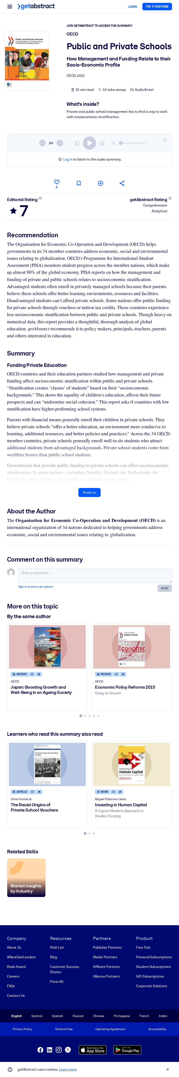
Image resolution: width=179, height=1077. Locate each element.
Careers (13, 976)
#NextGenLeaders (21, 957)
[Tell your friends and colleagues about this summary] (122, 183)
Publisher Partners (107, 947)
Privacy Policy (22, 1029)
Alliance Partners (106, 976)
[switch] (89, 143)
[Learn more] (40, 198)
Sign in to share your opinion (35, 586)
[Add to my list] (100, 183)
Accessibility (157, 1029)
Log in (68, 159)
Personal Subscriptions (154, 957)
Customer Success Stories (64, 969)
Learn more (67, 1069)
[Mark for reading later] (78, 183)
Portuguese (122, 1016)
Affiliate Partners (106, 967)
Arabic (163, 1016)
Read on (89, 492)
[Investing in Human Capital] (131, 764)
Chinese (98, 1016)
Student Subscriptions (153, 967)
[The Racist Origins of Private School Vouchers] (47, 764)
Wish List (57, 947)
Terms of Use (63, 1029)
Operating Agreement (110, 1029)
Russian (78, 1016)
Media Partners (105, 957)
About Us (14, 947)
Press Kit (57, 982)
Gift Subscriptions (150, 976)
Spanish (57, 1016)
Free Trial (143, 947)
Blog (53, 957)
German (36, 1016)
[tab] (80, 715)
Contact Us (16, 996)
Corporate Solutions (151, 986)
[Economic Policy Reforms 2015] (131, 646)
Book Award (16, 967)
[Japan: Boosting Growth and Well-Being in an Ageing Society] (47, 646)
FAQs (11, 986)
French (144, 1016)
